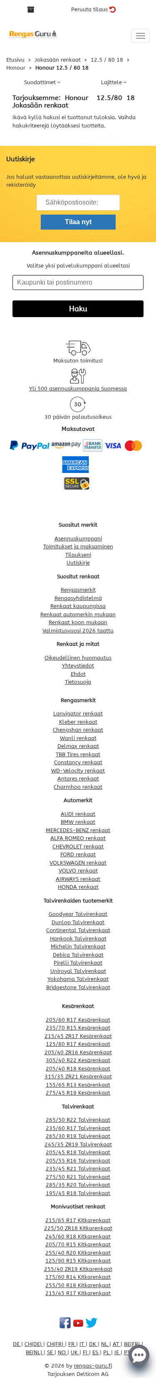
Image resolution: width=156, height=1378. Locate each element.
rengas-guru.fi (93, 1366)
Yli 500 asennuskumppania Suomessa (78, 388)
